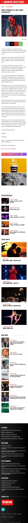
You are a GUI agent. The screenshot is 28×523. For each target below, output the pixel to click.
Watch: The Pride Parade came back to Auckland (12, 438)
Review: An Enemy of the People (17, 217)
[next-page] (5, 415)
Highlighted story (14, 207)
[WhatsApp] (20, 44)
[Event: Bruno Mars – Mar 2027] (14, 272)
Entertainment (9, 6)
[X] (12, 44)
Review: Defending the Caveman (17, 225)
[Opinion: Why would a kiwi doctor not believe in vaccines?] (5, 375)
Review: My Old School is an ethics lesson (10, 463)
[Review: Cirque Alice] (5, 209)
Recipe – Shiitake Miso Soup (7, 432)
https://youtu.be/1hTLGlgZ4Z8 (8, 148)
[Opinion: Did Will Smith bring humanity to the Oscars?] (5, 386)
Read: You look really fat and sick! (9, 434)
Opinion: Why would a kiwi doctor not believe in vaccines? (17, 375)
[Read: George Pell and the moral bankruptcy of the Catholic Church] (5, 343)
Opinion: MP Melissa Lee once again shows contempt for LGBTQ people (18, 397)
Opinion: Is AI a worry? (6, 445)
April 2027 (5, 259)
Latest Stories (14, 199)
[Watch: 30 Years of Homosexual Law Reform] (5, 364)
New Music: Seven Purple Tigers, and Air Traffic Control (13, 468)
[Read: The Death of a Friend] (5, 353)
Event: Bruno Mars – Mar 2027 (11, 283)
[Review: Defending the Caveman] (5, 224)
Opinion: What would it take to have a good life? (12, 453)
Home (2, 6)
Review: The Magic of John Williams (16, 201)
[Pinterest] (16, 44)
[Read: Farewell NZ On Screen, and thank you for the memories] (5, 408)
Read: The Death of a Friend (16, 354)
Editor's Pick (13, 340)
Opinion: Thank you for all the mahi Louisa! (11, 430)
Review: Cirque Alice (15, 209)
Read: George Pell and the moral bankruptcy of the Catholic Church (17, 343)
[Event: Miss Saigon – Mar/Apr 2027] (14, 249)
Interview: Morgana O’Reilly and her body (10, 487)
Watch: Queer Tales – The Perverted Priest (11, 436)
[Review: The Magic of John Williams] (5, 201)
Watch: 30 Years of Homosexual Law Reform (18, 365)
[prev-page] (2, 415)
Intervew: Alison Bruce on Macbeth (9, 480)
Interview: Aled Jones (6, 485)
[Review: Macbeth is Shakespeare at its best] (5, 232)
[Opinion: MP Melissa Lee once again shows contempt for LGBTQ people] (5, 397)
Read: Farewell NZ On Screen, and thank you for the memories (17, 408)
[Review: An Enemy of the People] (5, 216)
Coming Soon (6, 281)
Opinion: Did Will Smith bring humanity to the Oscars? (16, 386)
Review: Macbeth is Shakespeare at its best (17, 232)
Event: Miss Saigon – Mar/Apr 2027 (12, 260)
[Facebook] (7, 44)
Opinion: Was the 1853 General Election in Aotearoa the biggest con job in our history (13, 451)
